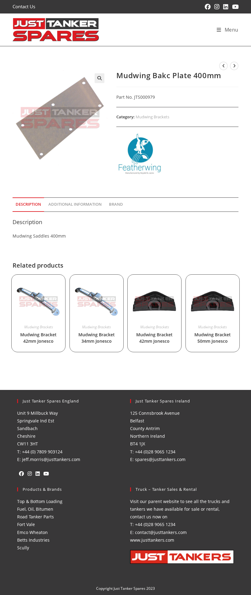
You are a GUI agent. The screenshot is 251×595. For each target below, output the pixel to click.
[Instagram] (30, 473)
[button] (99, 78)
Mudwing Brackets (152, 117)
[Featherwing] (139, 154)
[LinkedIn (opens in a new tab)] (225, 7)
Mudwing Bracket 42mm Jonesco (38, 338)
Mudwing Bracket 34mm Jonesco (96, 338)
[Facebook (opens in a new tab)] (207, 7)
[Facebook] (21, 473)
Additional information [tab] (75, 204)
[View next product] (234, 66)
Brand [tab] (116, 204)
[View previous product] (223, 66)
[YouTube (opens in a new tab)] (234, 7)
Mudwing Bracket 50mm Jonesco (212, 338)
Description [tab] (28, 204)
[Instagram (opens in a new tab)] (216, 7)
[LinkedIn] (38, 473)
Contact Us (24, 6)
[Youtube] (46, 473)
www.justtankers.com (152, 540)
